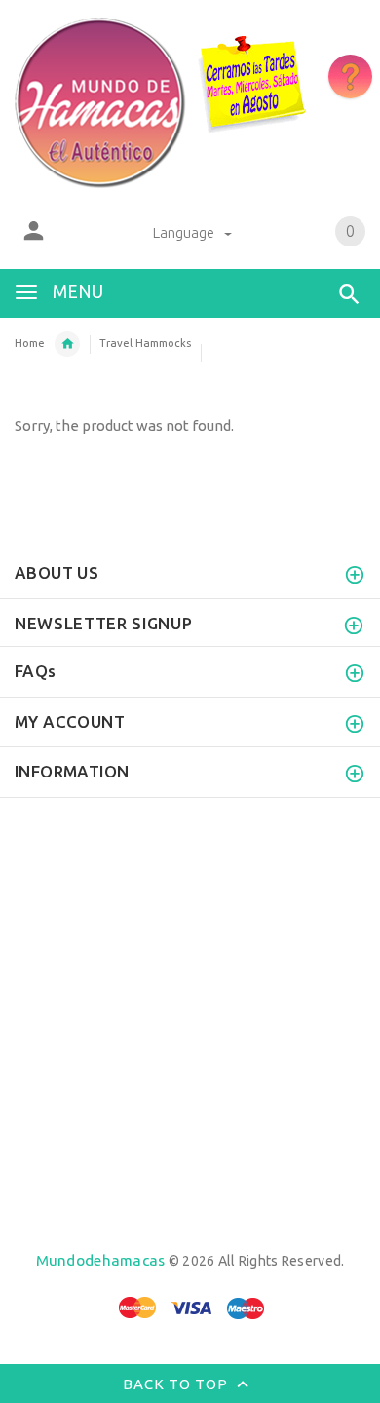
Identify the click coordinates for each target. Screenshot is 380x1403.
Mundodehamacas (101, 1260)
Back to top (177, 1384)
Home (30, 343)
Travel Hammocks (145, 343)
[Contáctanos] (350, 76)
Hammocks (67, 344)
